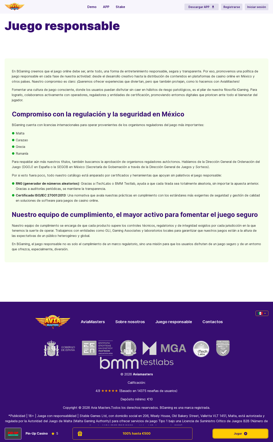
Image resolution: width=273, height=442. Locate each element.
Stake (120, 7)
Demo (92, 7)
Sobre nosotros (130, 321)
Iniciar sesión (256, 7)
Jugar (238, 433)
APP (106, 7)
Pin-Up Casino (37, 433)
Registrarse (231, 7)
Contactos (212, 321)
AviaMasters (93, 321)
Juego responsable (173, 321)
